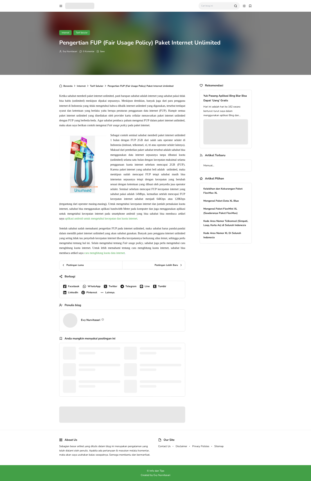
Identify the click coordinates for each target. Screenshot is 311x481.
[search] (235, 6)
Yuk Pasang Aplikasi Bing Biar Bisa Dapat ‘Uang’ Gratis (225, 98)
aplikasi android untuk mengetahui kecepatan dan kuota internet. (101, 218)
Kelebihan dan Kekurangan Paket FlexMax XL (222, 191)
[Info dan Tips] (79, 6)
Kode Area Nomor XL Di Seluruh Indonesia (222, 235)
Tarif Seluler (81, 32)
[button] (108, 292)
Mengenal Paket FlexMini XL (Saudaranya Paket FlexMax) (220, 211)
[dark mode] (244, 6)
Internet (65, 32)
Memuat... (208, 165)
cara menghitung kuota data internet (104, 252)
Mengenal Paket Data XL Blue (221, 201)
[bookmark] (250, 6)
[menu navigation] (60, 6)
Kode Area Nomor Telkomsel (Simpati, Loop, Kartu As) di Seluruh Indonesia (225, 223)
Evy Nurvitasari (70, 51)
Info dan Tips (157, 471)
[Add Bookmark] (100, 51)
